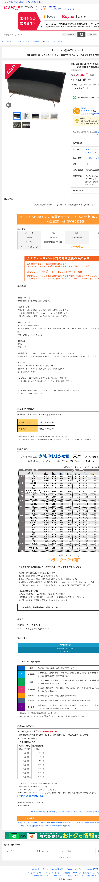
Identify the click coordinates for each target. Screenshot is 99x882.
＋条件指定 (92, 35)
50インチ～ (52, 41)
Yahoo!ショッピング (75, 869)
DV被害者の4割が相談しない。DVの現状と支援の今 (24, 2)
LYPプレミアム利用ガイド (81, 873)
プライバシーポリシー (35, 873)
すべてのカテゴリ (69, 35)
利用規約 (67, 873)
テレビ (43, 41)
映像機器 (36, 41)
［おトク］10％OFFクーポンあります (60, 9)
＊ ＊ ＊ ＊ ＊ (86, 111)
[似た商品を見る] (8, 105)
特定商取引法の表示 (41, 876)
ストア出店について (58, 876)
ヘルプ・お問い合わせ (88, 876)
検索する (81, 34)
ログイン (39, 9)
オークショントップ (9, 41)
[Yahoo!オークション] (18, 6)
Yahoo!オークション (40, 869)
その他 (60, 41)
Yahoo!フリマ (57, 869)
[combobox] (32, 34)
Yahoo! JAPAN (92, 869)
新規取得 (52, 7)
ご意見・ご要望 (72, 876)
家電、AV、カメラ (24, 41)
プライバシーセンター (53, 873)
